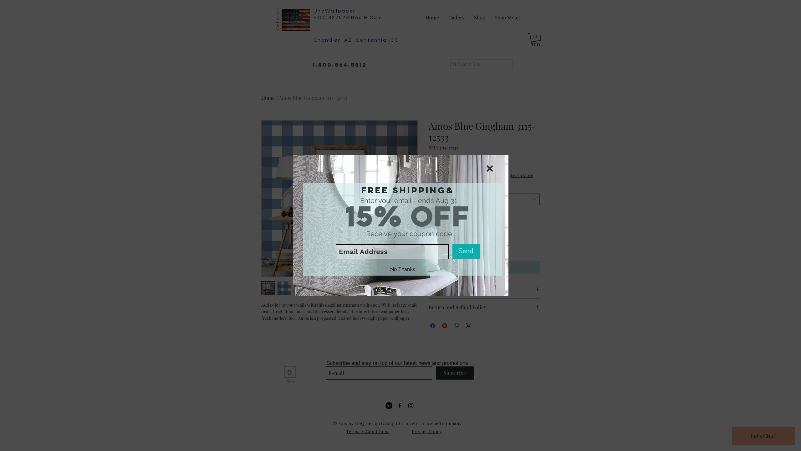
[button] (490, 168)
